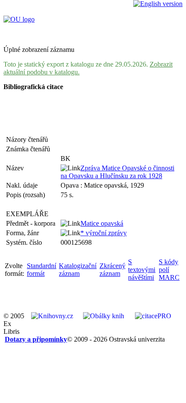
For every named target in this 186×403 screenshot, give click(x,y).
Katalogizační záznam (77, 269)
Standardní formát (41, 269)
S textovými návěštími (141, 269)
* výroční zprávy (103, 233)
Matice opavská (101, 223)
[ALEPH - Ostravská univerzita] (19, 19)
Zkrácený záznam (112, 269)
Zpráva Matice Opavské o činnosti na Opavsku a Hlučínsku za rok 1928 (117, 171)
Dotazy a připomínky (36, 339)
